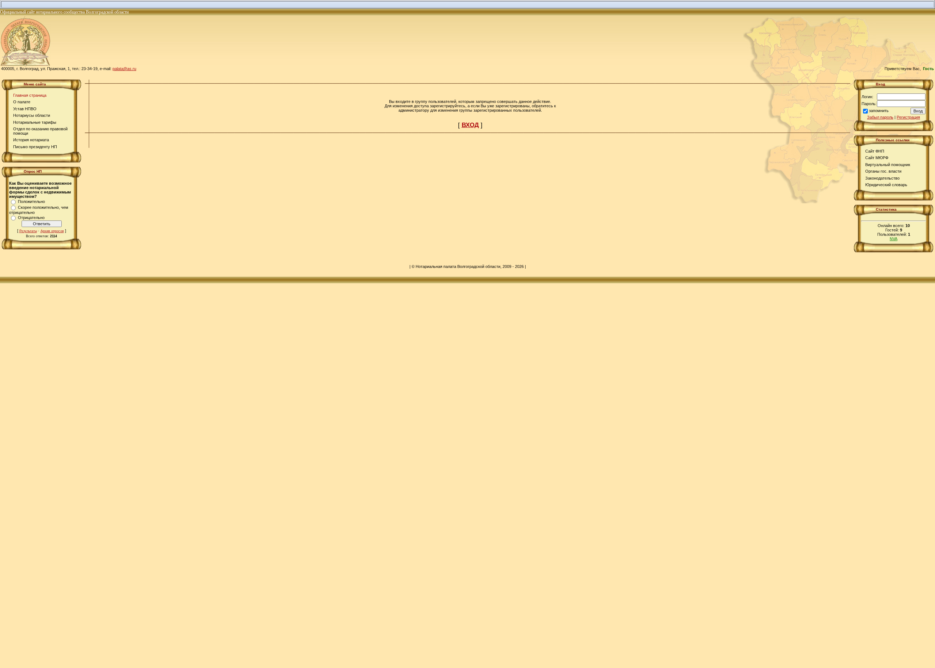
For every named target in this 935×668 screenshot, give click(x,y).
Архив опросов (52, 231)
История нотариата (31, 140)
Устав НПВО (25, 109)
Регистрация (908, 117)
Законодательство (882, 178)
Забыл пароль (880, 117)
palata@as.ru (124, 68)
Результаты (28, 231)
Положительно (31, 201)
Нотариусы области (31, 115)
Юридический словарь (886, 185)
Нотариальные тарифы (34, 122)
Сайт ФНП (874, 151)
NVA (893, 239)
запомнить (879, 110)
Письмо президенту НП (35, 147)
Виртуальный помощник (887, 164)
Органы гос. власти (883, 171)
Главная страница (29, 95)
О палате (21, 102)
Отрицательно (31, 217)
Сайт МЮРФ (876, 158)
